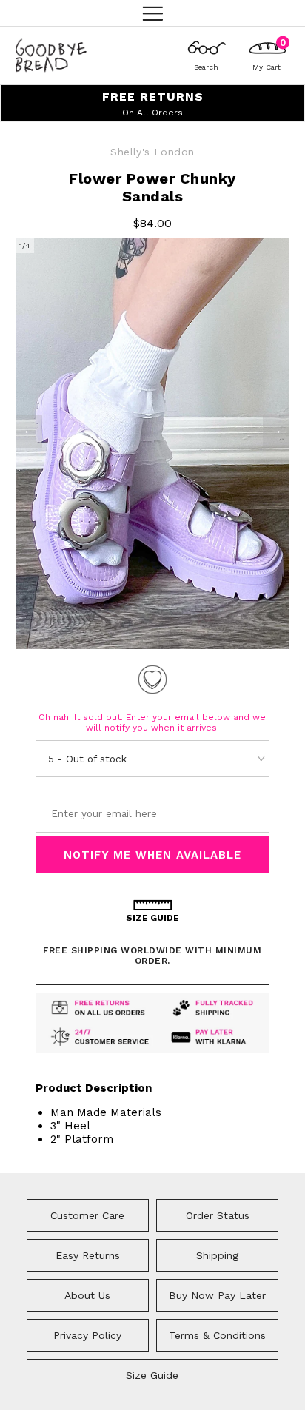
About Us (87, 1295)
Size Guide (152, 1375)
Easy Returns (88, 1255)
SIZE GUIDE (152, 918)
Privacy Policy (87, 1335)
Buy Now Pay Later (217, 1295)
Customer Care (87, 1215)
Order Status (217, 1215)
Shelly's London (152, 152)
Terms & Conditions (217, 1335)
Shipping (217, 1255)
